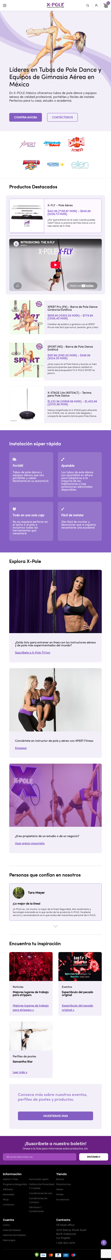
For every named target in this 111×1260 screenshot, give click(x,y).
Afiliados (8, 1189)
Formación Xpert (38, 1179)
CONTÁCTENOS (62, 117)
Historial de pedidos (14, 1235)
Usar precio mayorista (30, 843)
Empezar (21, 748)
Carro (6, 1225)
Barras (60, 1179)
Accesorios (62, 1199)
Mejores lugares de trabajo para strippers (31, 994)
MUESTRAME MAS (55, 1116)
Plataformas (63, 1184)
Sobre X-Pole (10, 1179)
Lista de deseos (12, 1230)
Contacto (8, 1204)
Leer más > (20, 1072)
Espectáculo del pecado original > (77, 1008)
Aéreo (59, 1189)
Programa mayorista (15, 1184)
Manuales (8, 1194)
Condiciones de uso (40, 1193)
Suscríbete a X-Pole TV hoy (32, 652)
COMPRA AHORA (25, 117)
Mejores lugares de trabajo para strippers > (31, 1008)
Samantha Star (23, 1061)
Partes (59, 1194)
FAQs (6, 1199)
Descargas (9, 1240)
